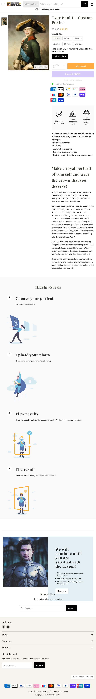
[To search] (85, 4)
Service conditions (42, 691)
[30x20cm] (57, 41)
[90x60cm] (67, 47)
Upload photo (60, 56)
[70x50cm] (57, 47)
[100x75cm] (79, 47)
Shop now (62, 591)
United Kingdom (81, 677)
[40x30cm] (67, 41)
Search (30, 691)
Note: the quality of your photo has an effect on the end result (72, 50)
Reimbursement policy (60, 691)
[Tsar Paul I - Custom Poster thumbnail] (4, 22)
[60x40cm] (78, 41)
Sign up (71, 608)
